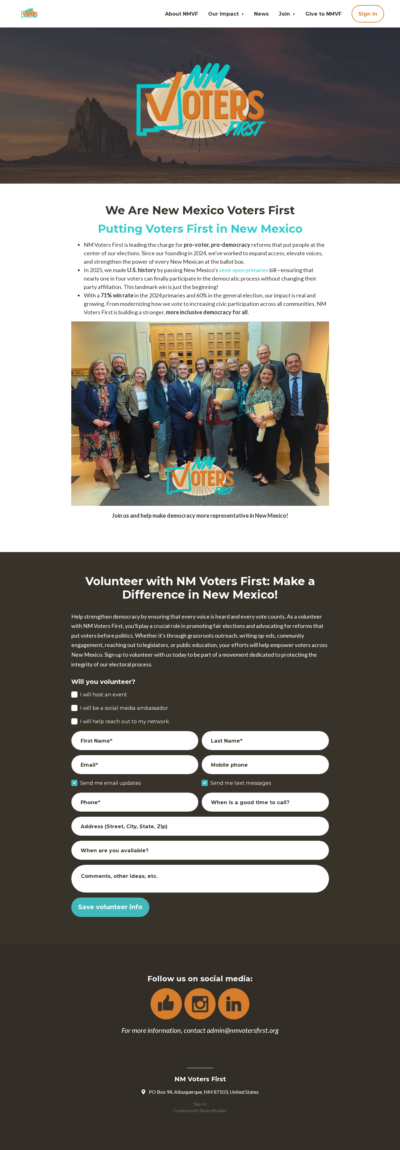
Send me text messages (240, 783)
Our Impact (224, 14)
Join (285, 14)
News (261, 14)
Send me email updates (110, 783)
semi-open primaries (243, 269)
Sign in (367, 14)
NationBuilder (213, 1110)
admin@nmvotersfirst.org (242, 1030)
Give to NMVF (323, 14)
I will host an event (103, 694)
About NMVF (181, 14)
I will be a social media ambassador (124, 708)
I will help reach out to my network (124, 721)
